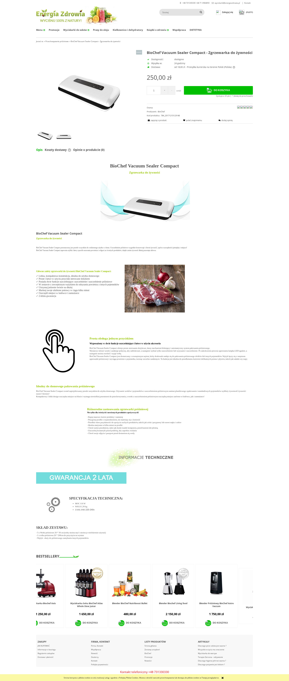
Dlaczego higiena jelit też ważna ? (212, 660)
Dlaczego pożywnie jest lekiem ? (211, 664)
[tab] (40, 150)
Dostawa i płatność (45, 657)
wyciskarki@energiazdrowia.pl (227, 3)
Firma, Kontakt (97, 646)
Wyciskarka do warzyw (207, 653)
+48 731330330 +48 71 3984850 (196, 3)
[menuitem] (40, 30)
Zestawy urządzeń (152, 649)
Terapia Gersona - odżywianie (210, 657)
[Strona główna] (61, 15)
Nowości (148, 660)
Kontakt (247, 3)
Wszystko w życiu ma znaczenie (211, 649)
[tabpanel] (144, 355)
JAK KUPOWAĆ (44, 646)
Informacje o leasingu (47, 649)
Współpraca (96, 649)
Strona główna (150, 646)
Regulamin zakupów (46, 653)
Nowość (94, 653)
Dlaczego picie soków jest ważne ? (212, 646)
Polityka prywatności (99, 664)
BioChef (161, 111)
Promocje (148, 657)
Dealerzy (95, 657)
